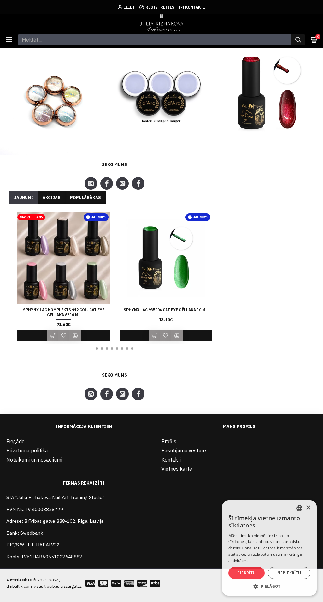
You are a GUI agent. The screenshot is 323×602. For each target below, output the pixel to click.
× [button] (308, 507)
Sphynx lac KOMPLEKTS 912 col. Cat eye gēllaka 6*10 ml (63, 312)
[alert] (269, 548)
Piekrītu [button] (246, 572)
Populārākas (85, 197)
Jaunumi (23, 197)
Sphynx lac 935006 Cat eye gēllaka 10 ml (166, 309)
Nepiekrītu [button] (289, 572)
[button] (97, 348)
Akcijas (52, 197)
